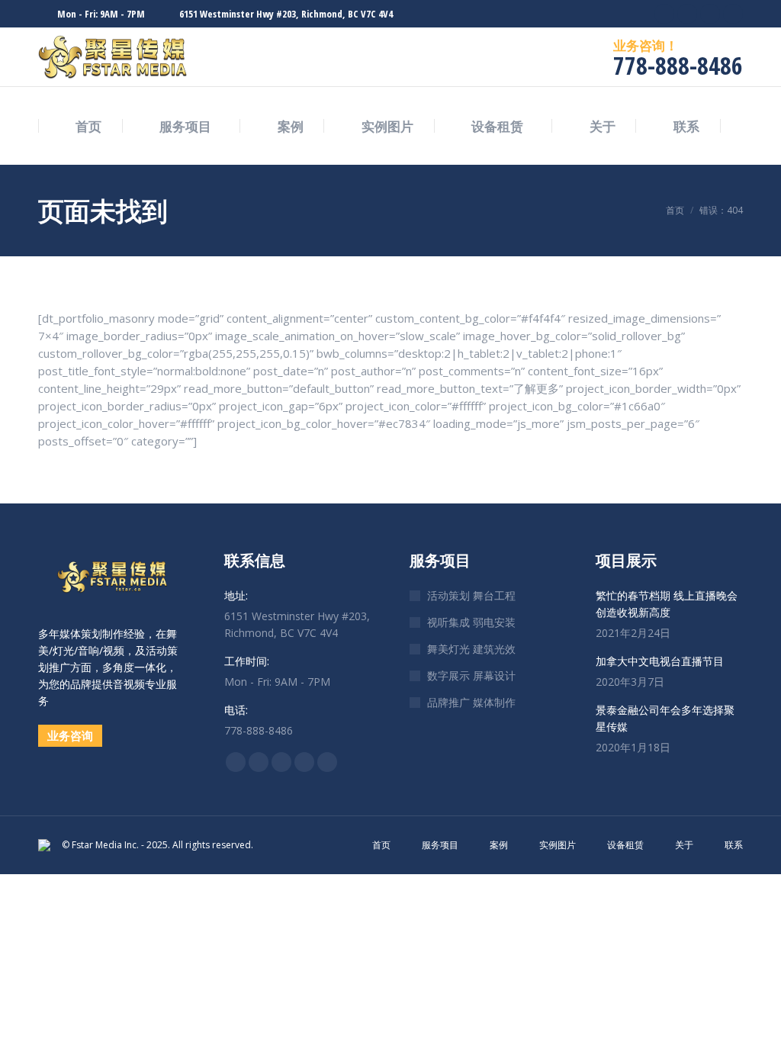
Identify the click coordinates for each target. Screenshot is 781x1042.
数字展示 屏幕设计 (471, 675)
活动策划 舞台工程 (471, 595)
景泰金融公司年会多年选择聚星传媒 (665, 718)
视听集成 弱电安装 (471, 622)
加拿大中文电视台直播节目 (660, 661)
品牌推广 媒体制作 (471, 702)
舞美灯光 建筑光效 (471, 649)
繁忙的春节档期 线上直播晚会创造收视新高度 (667, 603)
